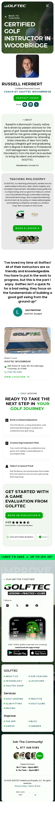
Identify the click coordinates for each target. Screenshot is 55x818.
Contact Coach (27, 98)
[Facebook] (36, 605)
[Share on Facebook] (24, 104)
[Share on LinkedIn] (30, 104)
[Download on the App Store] (38, 653)
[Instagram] (7, 605)
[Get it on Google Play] (17, 653)
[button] (48, 6)
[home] (15, 5)
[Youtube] (27, 605)
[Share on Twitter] (36, 104)
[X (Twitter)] (17, 605)
